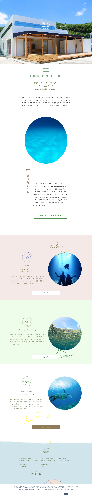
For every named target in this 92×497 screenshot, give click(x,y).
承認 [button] (66, 493)
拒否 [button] (71, 493)
